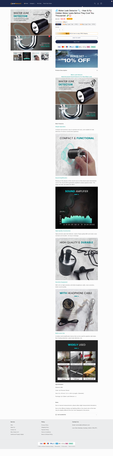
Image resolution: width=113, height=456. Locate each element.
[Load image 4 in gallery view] (45, 56)
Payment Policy (45, 429)
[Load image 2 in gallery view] (27, 56)
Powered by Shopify (49, 446)
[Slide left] (12, 56)
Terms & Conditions (46, 432)
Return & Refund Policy (47, 434)
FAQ (12, 425)
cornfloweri (43, 446)
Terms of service (72, 446)
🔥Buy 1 (58, 24)
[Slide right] (50, 56)
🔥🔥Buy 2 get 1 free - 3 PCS (70, 24)
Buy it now (76, 41)
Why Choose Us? (15, 432)
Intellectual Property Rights (17, 434)
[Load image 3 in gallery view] (36, 56)
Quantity (57, 27)
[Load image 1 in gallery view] (18, 56)
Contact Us (13, 429)
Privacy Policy (44, 425)
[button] (32, 3)
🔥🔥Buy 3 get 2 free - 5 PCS (87, 24)
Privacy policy (64, 446)
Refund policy (57, 446)
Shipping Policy (45, 427)
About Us (13, 427)
